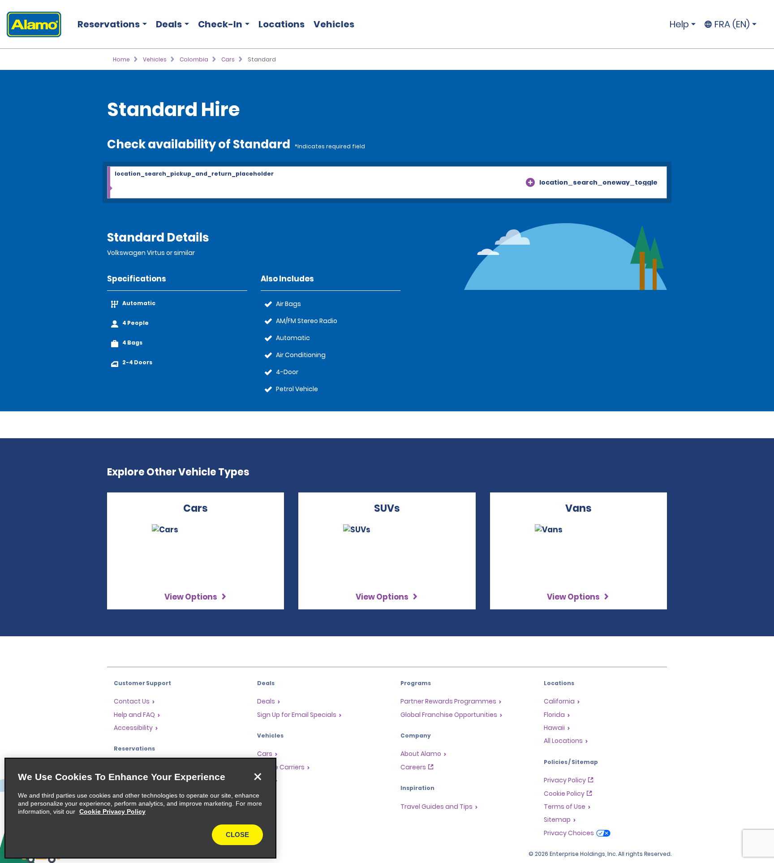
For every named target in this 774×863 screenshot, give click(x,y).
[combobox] (387, 183)
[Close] (257, 776)
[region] (140, 808)
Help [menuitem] (679, 24)
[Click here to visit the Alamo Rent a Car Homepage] (30, 24)
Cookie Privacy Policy (112, 811)
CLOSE (237, 834)
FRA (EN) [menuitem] (732, 24)
